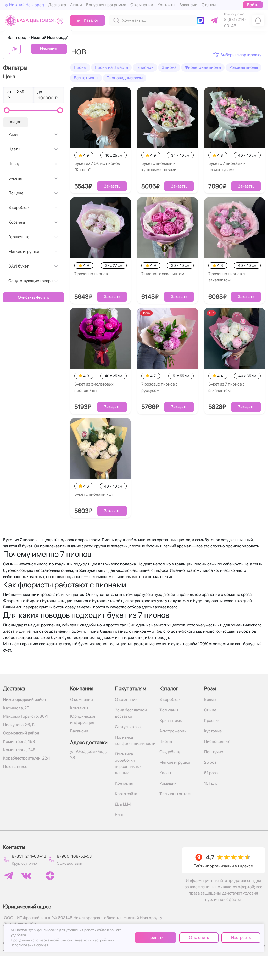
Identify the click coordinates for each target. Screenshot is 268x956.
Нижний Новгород (26, 4)
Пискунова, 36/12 (19, 724)
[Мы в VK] (26, 876)
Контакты (166, 4)
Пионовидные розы (125, 77)
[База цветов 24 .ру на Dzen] (50, 875)
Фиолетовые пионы (203, 67)
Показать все (15, 766)
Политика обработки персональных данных (128, 763)
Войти (253, 4)
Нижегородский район (24, 699)
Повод (14, 163)
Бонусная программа (106, 4)
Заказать (112, 186)
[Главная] (35, 20)
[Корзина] (258, 20)
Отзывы (209, 4)
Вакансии (188, 4)
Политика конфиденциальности (134, 740)
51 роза (211, 772)
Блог (119, 814)
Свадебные (169, 751)
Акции (76, 4)
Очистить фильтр (33, 297)
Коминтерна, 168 (19, 741)
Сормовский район (21, 733)
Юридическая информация (83, 719)
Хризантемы (170, 720)
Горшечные (18, 236)
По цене (15, 192)
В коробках (19, 207)
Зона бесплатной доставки (131, 713)
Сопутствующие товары (30, 280)
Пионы (80, 67)
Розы (13, 134)
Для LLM (123, 804)
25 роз (210, 762)
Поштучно (213, 751)
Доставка (57, 4)
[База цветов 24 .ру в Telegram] (8, 875)
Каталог (91, 20)
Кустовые (213, 730)
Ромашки (168, 783)
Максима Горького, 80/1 (25, 716)
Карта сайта (126, 793)
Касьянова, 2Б (16, 707)
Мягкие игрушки (23, 251)
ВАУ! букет (18, 266)
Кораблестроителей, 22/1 (26, 758)
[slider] (7, 110)
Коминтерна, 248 (19, 749)
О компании (141, 4)
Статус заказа (128, 726)
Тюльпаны (168, 710)
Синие (210, 710)
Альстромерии (173, 730)
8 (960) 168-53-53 (74, 856)
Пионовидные (217, 741)
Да (14, 48)
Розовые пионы (243, 67)
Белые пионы (86, 77)
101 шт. (210, 783)
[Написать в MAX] (201, 20)
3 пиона (169, 67)
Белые (210, 699)
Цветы (14, 148)
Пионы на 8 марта (111, 67)
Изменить (49, 48)
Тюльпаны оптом (175, 793)
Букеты (15, 178)
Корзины (16, 222)
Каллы (165, 772)
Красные (212, 720)
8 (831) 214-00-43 (29, 856)
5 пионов (144, 67)
